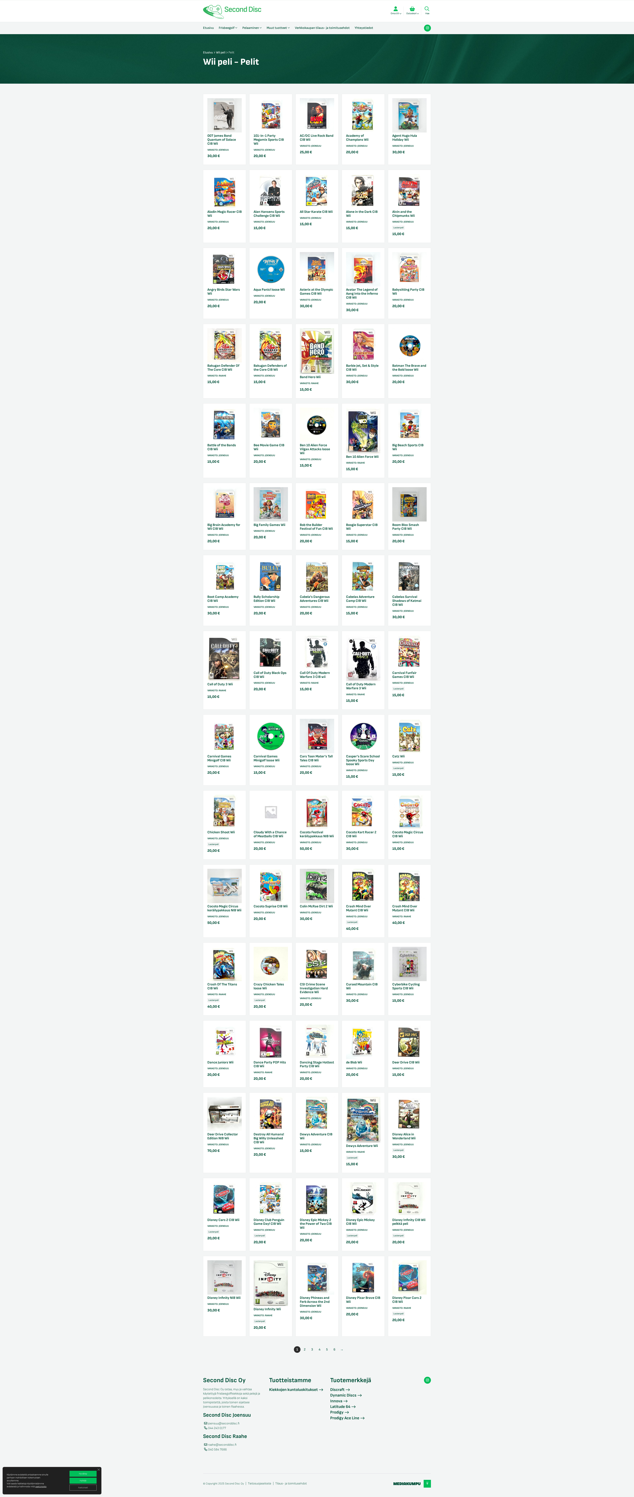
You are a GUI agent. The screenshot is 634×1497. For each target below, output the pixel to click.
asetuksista (40, 1486)
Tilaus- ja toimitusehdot (291, 1483)
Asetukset (83, 1487)
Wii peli (220, 52)
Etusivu (208, 28)
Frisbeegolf (226, 28)
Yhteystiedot (364, 28)
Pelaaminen (250, 28)
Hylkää (83, 1480)
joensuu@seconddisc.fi (223, 1423)
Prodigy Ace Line (344, 1418)
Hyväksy (83, 1473)
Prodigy (337, 1412)
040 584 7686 (217, 1449)
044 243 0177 (217, 1428)
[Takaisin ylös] (427, 1484)
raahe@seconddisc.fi (222, 1445)
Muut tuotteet (277, 28)
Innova (336, 1401)
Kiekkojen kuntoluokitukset (293, 1389)
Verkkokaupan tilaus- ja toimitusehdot (322, 28)
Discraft (337, 1389)
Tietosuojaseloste (259, 1483)
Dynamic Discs (343, 1395)
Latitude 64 (340, 1406)
